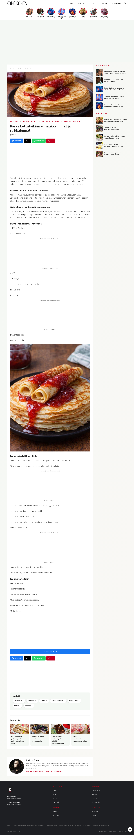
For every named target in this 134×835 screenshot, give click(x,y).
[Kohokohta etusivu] (17, 3)
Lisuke (34, 122)
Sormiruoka (66, 122)
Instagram (95, 815)
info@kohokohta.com (14, 799)
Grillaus (94, 794)
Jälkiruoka (28, 69)
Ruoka (104, 3)
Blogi (41, 771)
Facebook (95, 811)
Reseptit (94, 798)
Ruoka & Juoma (52, 122)
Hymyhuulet (96, 802)
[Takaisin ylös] (130, 829)
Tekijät (55, 811)
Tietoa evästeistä (122, 831)
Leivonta (25, 122)
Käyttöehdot (112, 831)
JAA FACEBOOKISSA (50, 651)
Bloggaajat (56, 815)
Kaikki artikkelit (32, 771)
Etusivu (71, 3)
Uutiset (81, 3)
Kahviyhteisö (96, 790)
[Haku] (125, 3)
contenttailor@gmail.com (54, 771)
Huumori (116, 3)
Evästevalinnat (103, 831)
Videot (93, 3)
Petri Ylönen (32, 760)
